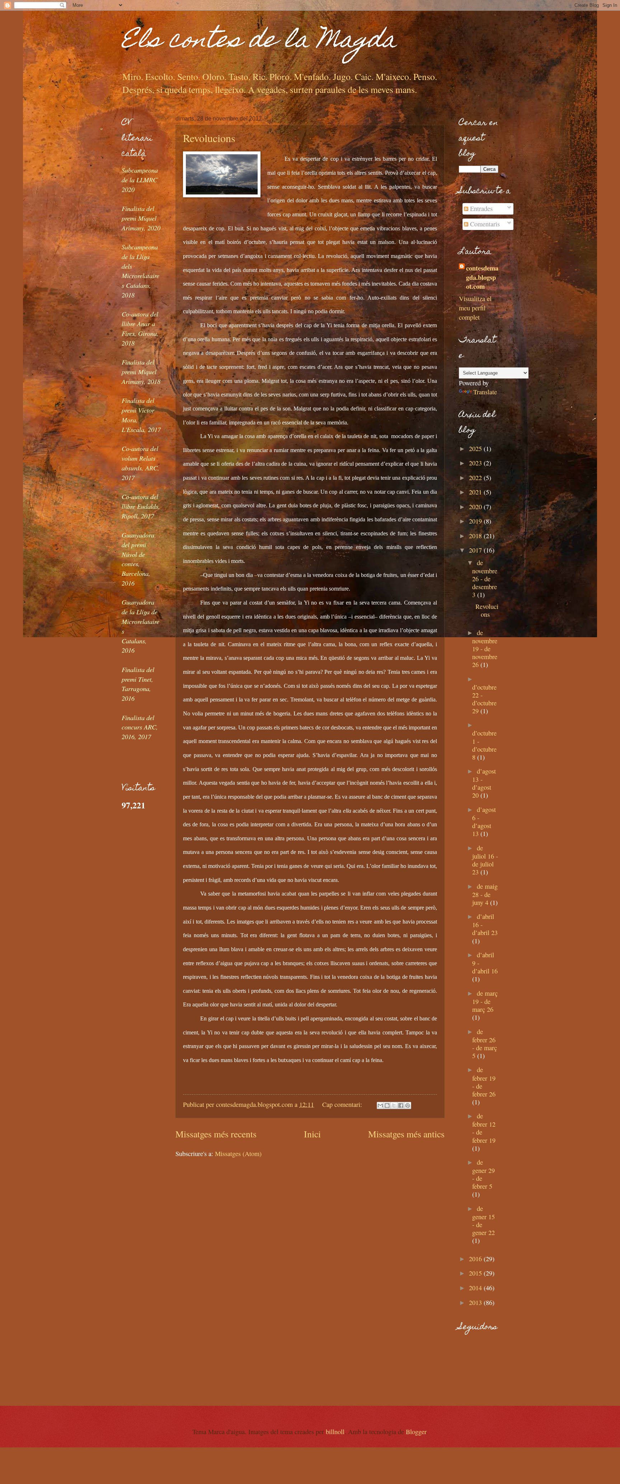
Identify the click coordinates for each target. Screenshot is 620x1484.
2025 (476, 448)
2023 (476, 463)
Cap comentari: (343, 1104)
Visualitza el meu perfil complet (475, 307)
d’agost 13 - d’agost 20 (484, 783)
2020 (476, 506)
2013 (476, 1302)
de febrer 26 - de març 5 (484, 1043)
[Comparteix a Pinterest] (407, 1105)
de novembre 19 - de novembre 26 (484, 648)
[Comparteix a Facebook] (400, 1105)
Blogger (416, 1431)
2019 (476, 521)
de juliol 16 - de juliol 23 (485, 860)
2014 (476, 1287)
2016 (476, 1258)
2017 (476, 550)
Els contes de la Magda (259, 42)
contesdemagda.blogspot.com (482, 277)
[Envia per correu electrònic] (380, 1105)
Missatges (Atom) (238, 1153)
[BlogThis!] (387, 1105)
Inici (312, 1134)
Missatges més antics (406, 1134)
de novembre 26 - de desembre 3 (484, 578)
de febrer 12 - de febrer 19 (483, 1128)
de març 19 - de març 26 (485, 1001)
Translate (485, 392)
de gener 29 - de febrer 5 (483, 1174)
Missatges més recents (216, 1134)
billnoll (335, 1431)
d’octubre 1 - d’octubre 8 (484, 745)
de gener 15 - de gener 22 (483, 1220)
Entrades (480, 208)
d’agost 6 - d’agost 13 (484, 821)
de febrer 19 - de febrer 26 (483, 1081)
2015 (476, 1273)
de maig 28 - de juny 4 (485, 894)
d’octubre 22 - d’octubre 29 (484, 699)
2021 (476, 492)
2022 (476, 477)
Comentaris (484, 224)
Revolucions (209, 138)
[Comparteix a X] (394, 1105)
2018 (476, 535)
